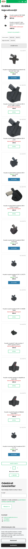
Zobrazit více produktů (13, 32)
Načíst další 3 (14, 463)
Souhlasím (13, 545)
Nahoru (15, 475)
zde (11, 537)
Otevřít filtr (14, 45)
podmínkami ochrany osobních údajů (13, 500)
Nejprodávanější (5, 40)
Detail (14, 112)
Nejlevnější (12, 37)
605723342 (6, 521)
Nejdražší (18, 37)
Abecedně (13, 40)
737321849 (6, 519)
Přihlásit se (7, 506)
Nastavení (13, 540)
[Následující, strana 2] (14, 467)
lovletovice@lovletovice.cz (11, 517)
